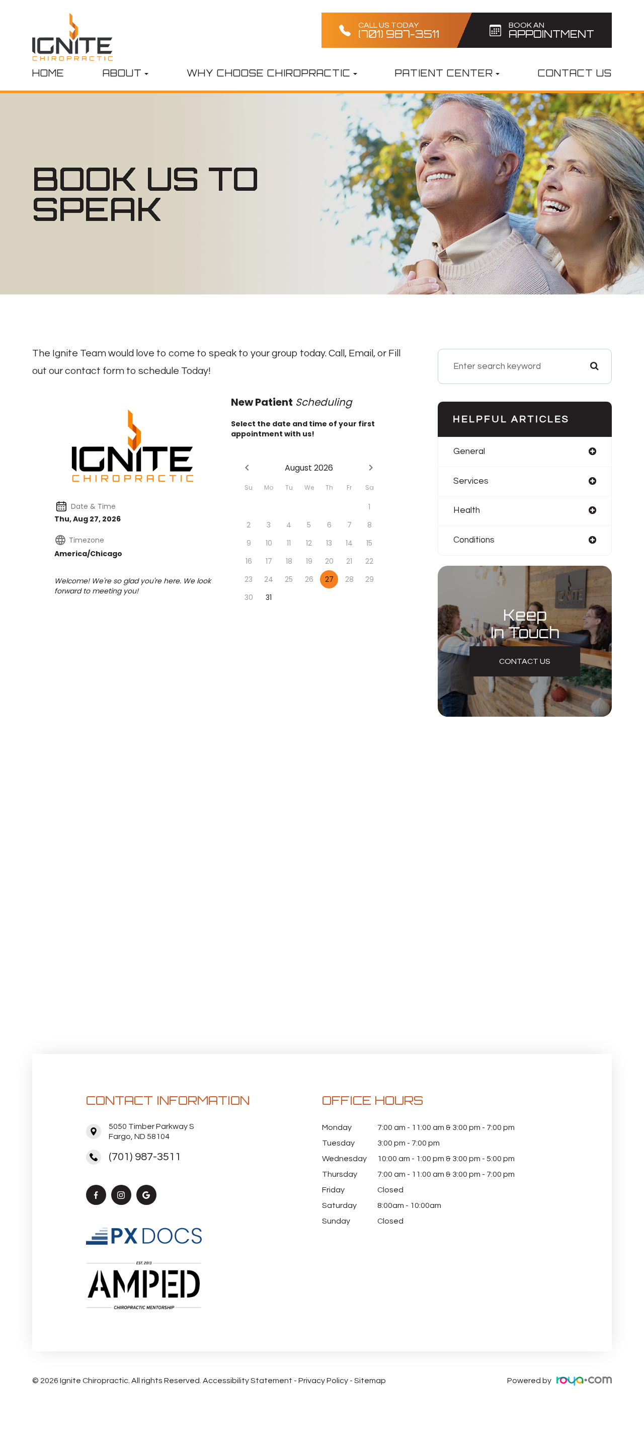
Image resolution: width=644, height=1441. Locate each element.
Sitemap (370, 1381)
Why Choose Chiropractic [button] (269, 73)
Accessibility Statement (247, 1381)
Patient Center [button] (444, 73)
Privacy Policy (323, 1381)
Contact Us (575, 73)
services (471, 481)
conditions (474, 540)
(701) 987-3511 (145, 1157)
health (466, 510)
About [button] (122, 73)
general (469, 451)
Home (48, 73)
